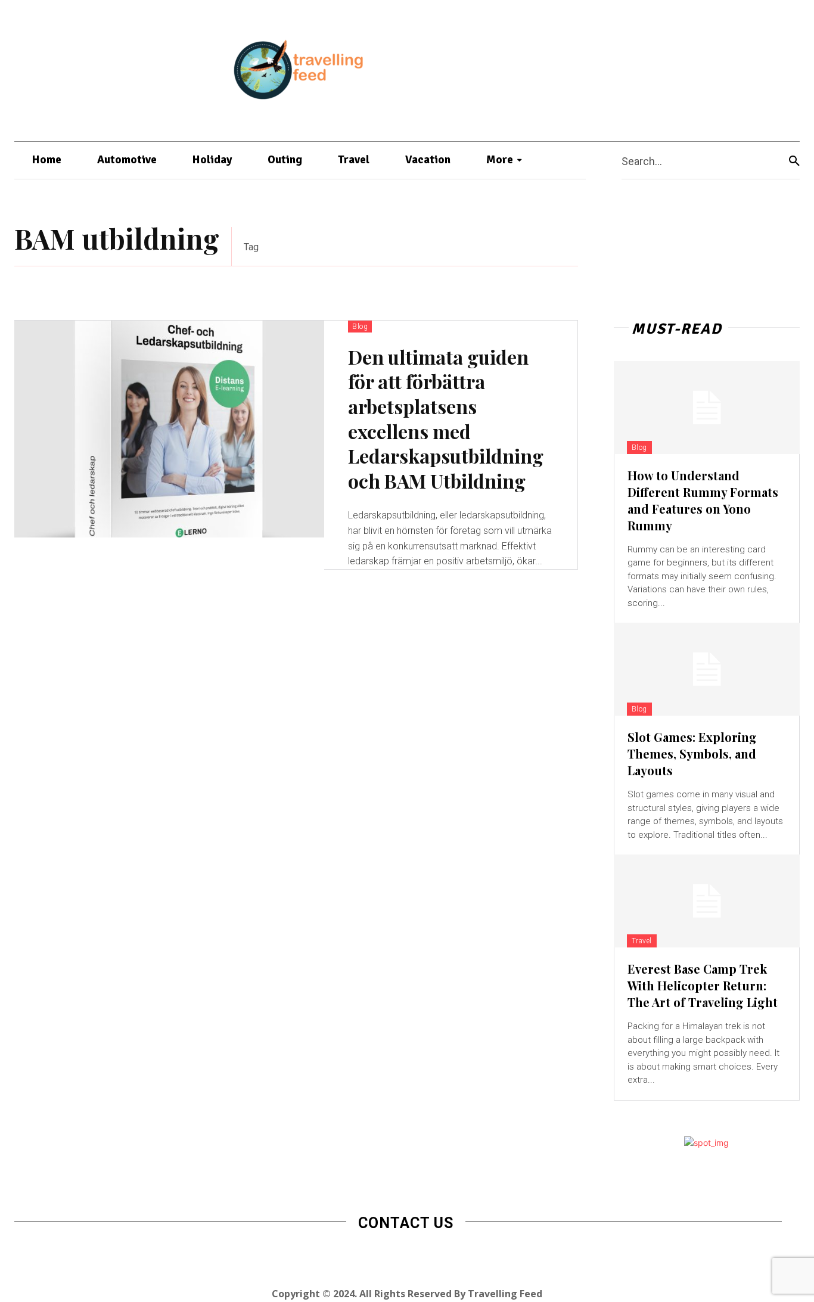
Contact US (405, 1223)
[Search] (794, 160)
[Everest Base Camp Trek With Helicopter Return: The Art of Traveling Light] (707, 900)
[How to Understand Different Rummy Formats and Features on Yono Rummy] (707, 407)
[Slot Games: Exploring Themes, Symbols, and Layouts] (707, 669)
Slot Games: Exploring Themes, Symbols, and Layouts (692, 753)
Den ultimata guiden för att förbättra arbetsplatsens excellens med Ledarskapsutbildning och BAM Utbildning (445, 418)
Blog (360, 326)
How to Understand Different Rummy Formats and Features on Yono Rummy (702, 500)
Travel (642, 941)
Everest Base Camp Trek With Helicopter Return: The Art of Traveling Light (702, 985)
